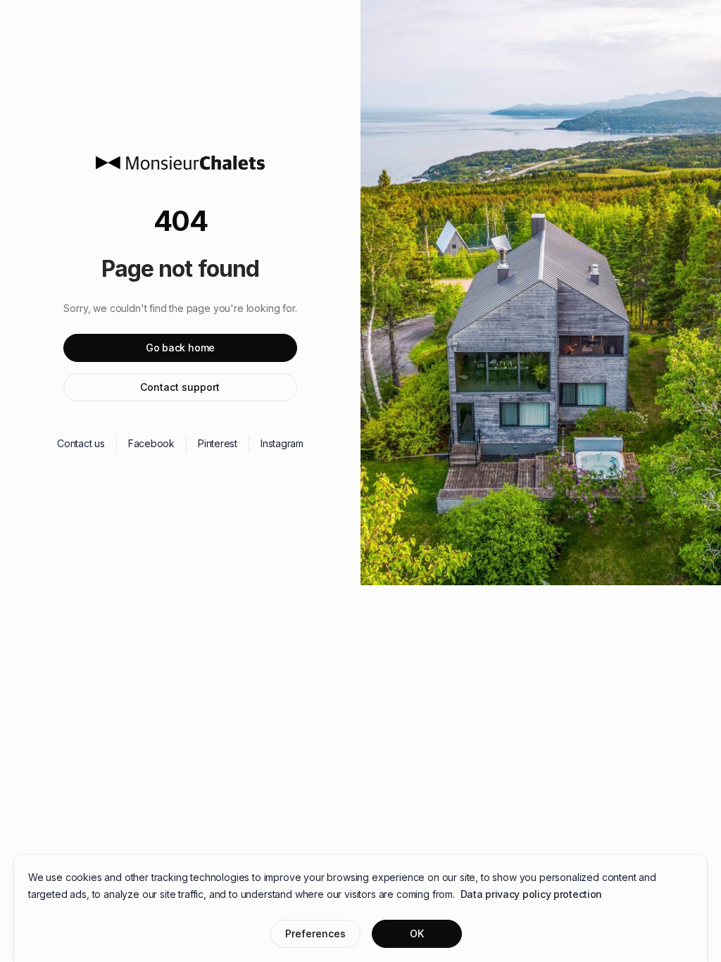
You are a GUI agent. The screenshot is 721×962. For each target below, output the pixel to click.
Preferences (315, 933)
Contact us (81, 443)
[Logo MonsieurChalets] (180, 162)
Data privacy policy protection (531, 894)
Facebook (151, 443)
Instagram (282, 443)
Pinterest (217, 443)
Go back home (180, 348)
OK (417, 933)
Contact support (180, 387)
